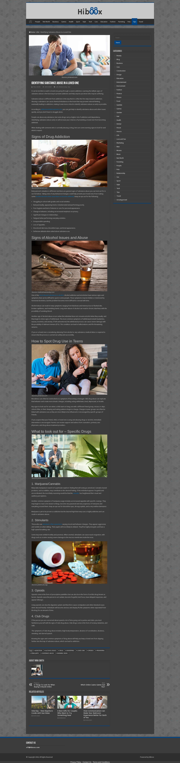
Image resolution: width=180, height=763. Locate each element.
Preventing (100, 650)
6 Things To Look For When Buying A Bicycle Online (44, 685)
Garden (119, 112)
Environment (121, 86)
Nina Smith (37, 87)
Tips (134, 22)
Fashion (112, 22)
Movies (119, 150)
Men (118, 147)
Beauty (119, 56)
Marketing (120, 143)
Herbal (119, 124)
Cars (96, 22)
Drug (61, 650)
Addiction (38, 650)
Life (37, 32)
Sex (118, 177)
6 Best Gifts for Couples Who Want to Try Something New (67, 713)
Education (104, 22)
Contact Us (87, 762)
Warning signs (62, 653)
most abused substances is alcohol (51, 295)
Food (118, 101)
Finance (119, 93)
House (119, 128)
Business (56, 22)
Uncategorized (122, 200)
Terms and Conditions (101, 762)
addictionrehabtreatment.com (51, 109)
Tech (90, 22)
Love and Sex (121, 139)
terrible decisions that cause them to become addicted (55, 196)
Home (30, 21)
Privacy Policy (75, 762)
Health (71, 22)
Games (63, 22)
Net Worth (46, 22)
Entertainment (121, 82)
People (37, 22)
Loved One (81, 650)
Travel (141, 22)
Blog (118, 59)
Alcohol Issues (50, 650)
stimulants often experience (52, 524)
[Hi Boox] (90, 10)
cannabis (76, 493)
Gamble (119, 105)
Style (84, 22)
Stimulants (35, 653)
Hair (118, 116)
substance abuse (48, 653)
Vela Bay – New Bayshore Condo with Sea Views (42, 712)
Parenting (121, 22)
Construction (121, 71)
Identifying (70, 650)
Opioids (90, 650)
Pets (129, 22)
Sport (78, 22)
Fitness (119, 97)
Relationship (63, 87)
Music (119, 154)
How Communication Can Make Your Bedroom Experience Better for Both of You (95, 714)
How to (119, 131)
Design (119, 75)
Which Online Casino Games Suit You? (93, 685)
